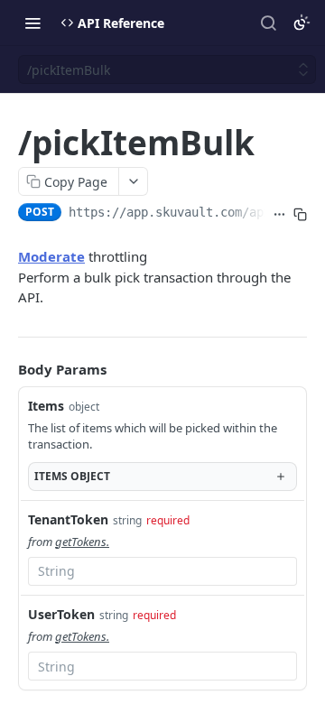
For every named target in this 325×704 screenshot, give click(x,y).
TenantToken (68, 519)
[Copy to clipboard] (300, 214)
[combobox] (162, 571)
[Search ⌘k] (268, 22)
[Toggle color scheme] (301, 22)
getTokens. (82, 541)
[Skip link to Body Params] (5, 369)
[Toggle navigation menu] (32, 22)
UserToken (61, 614)
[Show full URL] (279, 214)
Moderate (51, 256)
